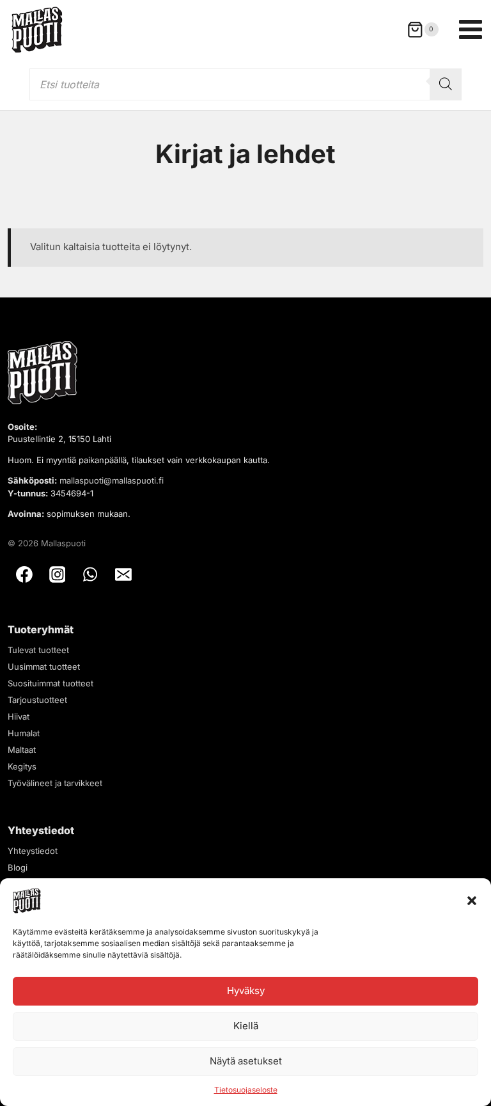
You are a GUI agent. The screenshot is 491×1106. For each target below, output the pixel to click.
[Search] (446, 84)
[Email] (123, 574)
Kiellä (245, 1026)
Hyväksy (246, 990)
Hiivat (18, 716)
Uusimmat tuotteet (44, 666)
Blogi (17, 867)
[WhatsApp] (90, 574)
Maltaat (22, 750)
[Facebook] (24, 574)
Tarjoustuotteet (37, 700)
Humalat (24, 733)
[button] (471, 900)
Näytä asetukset (246, 1061)
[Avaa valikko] (470, 29)
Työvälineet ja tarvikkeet (55, 783)
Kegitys (22, 766)
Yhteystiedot (33, 851)
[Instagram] (57, 574)
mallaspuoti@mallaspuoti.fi (111, 480)
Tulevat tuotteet (38, 650)
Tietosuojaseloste (245, 1089)
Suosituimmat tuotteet (50, 683)
